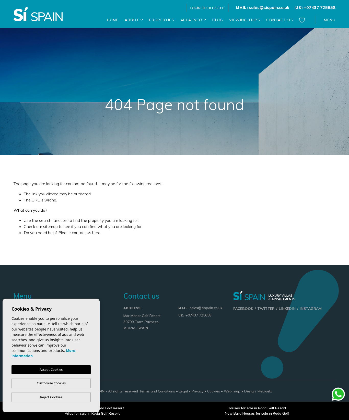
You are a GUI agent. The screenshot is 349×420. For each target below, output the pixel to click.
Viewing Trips (244, 20)
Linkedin (287, 308)
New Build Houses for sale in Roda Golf (257, 413)
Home (113, 20)
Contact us (279, 20)
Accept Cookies (51, 369)
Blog (217, 20)
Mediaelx (265, 391)
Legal (183, 391)
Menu (329, 20)
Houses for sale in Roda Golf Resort (257, 408)
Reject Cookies (51, 397)
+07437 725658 (315, 7)
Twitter (266, 308)
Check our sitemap (41, 226)
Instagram (311, 308)
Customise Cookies (51, 383)
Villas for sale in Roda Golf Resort (92, 413)
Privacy (197, 391)
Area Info (192, 20)
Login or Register (207, 8)
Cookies (213, 391)
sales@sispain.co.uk (262, 7)
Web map (232, 391)
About (132, 20)
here (96, 232)
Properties (161, 20)
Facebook (243, 308)
